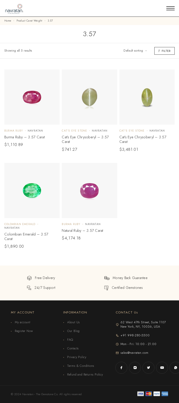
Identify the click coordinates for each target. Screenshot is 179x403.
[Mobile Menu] (170, 8)
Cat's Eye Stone (74, 131)
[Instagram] (135, 367)
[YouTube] (162, 367)
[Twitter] (148, 367)
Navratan (35, 131)
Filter (166, 51)
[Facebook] (121, 367)
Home (7, 21)
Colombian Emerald (19, 224)
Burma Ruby (13, 131)
